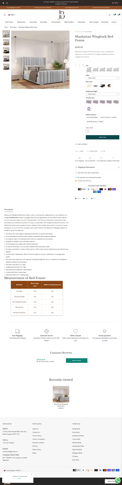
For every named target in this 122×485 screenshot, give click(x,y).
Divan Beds (76, 432)
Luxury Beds (76, 439)
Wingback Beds (77, 453)
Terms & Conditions (39, 439)
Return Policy (37, 449)
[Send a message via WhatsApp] (117, 480)
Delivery (35, 446)
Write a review (76, 360)
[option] (40, 60)
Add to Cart (111, 481)
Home (6, 27)
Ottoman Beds (76, 442)
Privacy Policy (37, 435)
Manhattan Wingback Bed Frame (61, 405)
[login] (109, 14)
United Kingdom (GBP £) (13, 470)
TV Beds (75, 456)
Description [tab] (8, 209)
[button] (5, 14)
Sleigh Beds (76, 429)
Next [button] (66, 61)
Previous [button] (15, 61)
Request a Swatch (38, 442)
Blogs (34, 453)
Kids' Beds (75, 460)
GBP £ (116, 3)
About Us (35, 429)
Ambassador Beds (78, 446)
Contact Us (36, 432)
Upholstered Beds (78, 435)
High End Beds (77, 449)
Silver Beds (13, 27)
